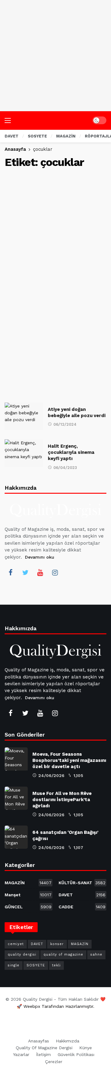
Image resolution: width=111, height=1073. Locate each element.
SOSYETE (36, 965)
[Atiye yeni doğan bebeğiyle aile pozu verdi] (24, 416)
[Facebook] (10, 572)
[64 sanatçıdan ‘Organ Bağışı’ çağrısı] (16, 837)
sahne (96, 955)
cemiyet (16, 944)
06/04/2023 (65, 467)
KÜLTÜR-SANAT (82, 882)
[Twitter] (25, 572)
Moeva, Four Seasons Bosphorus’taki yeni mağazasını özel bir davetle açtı (69, 760)
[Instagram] (55, 572)
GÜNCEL (28, 906)
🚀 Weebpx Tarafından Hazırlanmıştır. (55, 1006)
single (13, 965)
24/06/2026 (51, 775)
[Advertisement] (55, 55)
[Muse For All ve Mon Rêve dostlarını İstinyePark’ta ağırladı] (16, 798)
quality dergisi (22, 955)
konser (57, 944)
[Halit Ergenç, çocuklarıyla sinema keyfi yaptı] (24, 453)
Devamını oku (39, 557)
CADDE (82, 906)
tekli (56, 965)
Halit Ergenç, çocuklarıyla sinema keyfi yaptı (71, 452)
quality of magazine (63, 955)
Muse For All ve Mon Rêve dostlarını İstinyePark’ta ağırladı (62, 800)
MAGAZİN (28, 882)
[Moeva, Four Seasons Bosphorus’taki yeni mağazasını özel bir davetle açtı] (16, 759)
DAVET (82, 894)
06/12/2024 (64, 424)
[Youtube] (40, 572)
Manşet (28, 894)
